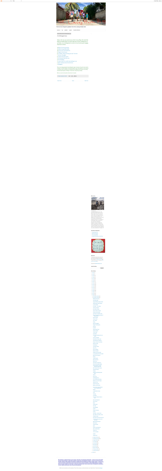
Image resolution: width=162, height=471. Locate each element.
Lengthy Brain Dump (96, 391)
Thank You (95, 430)
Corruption (95, 395)
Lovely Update (95, 304)
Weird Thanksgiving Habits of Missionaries (98, 315)
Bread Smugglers (96, 323)
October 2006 (95, 437)
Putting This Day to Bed (97, 352)
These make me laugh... (97, 310)
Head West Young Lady (97, 339)
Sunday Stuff (95, 404)
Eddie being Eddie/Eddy (63, 49)
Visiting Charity (95, 416)
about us (58, 30)
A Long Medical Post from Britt (98, 353)
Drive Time (95, 376)
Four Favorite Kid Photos (97, 379)
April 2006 (95, 446)
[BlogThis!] (72, 76)
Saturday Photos (96, 369)
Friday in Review (96, 410)
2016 (93, 280)
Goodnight (95, 333)
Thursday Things (96, 346)
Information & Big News (97, 362)
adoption (66, 30)
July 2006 (95, 441)
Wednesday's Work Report (97, 303)
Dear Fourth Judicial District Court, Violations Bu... (98, 388)
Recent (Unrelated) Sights (97, 364)
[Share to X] (73, 76)
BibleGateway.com (98, 263)
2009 (93, 290)
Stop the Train (95, 382)
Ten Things (95, 320)
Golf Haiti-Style (95, 300)
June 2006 (95, 443)
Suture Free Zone (96, 383)
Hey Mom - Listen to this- (97, 413)
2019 (93, 275)
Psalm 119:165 (99, 259)
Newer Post (59, 80)
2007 (93, 293)
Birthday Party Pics (96, 298)
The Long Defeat (95, 234)
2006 (93, 294)
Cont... (94, 392)
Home (73, 80)
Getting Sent (95, 435)
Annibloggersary (96, 377)
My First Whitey (95, 349)
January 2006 (95, 450)
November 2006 (96, 297)
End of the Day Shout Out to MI (98, 417)
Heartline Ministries (76, 30)
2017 (93, 278)
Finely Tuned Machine (97, 427)
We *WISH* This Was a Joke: (98, 414)
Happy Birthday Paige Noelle (98, 301)
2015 (93, 281)
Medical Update (95, 350)
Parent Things (95, 317)
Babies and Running (96, 385)
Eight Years (95, 361)
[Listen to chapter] (102, 259)
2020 (93, 274)
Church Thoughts (96, 337)
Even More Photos (96, 309)
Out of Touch (95, 401)
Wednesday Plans (96, 329)
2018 (93, 277)
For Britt (94, 327)
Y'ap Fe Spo (95, 332)
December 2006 (96, 296)
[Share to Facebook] (74, 76)
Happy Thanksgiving (96, 324)
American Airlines (96, 307)
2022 (93, 272)
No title (94, 408)
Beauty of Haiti (95, 343)
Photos (94, 356)
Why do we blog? (95, 233)
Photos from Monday (96, 312)
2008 (93, 291)
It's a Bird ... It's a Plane (97, 306)
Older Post (86, 80)
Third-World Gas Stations (97, 340)
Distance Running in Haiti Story (97, 236)
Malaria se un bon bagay (97, 380)
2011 (93, 287)
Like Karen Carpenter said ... (98, 313)
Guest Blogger (95, 407)
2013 (93, 284)
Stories (94, 374)
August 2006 (95, 440)
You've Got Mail (95, 431)
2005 (93, 452)
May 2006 (95, 444)
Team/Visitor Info (95, 232)
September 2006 (96, 438)
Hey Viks (94, 405)
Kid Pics (94, 326)
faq (62, 30)
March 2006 (95, 447)
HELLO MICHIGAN (96, 428)
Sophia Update (95, 330)
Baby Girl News (95, 359)
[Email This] (71, 76)
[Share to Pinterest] (76, 76)
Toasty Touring (95, 424)
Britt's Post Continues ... (97, 355)
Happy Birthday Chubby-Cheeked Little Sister (97, 366)
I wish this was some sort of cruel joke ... (97, 419)
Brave (94, 402)
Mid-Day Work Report (96, 421)
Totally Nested (95, 358)
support (70, 30)
